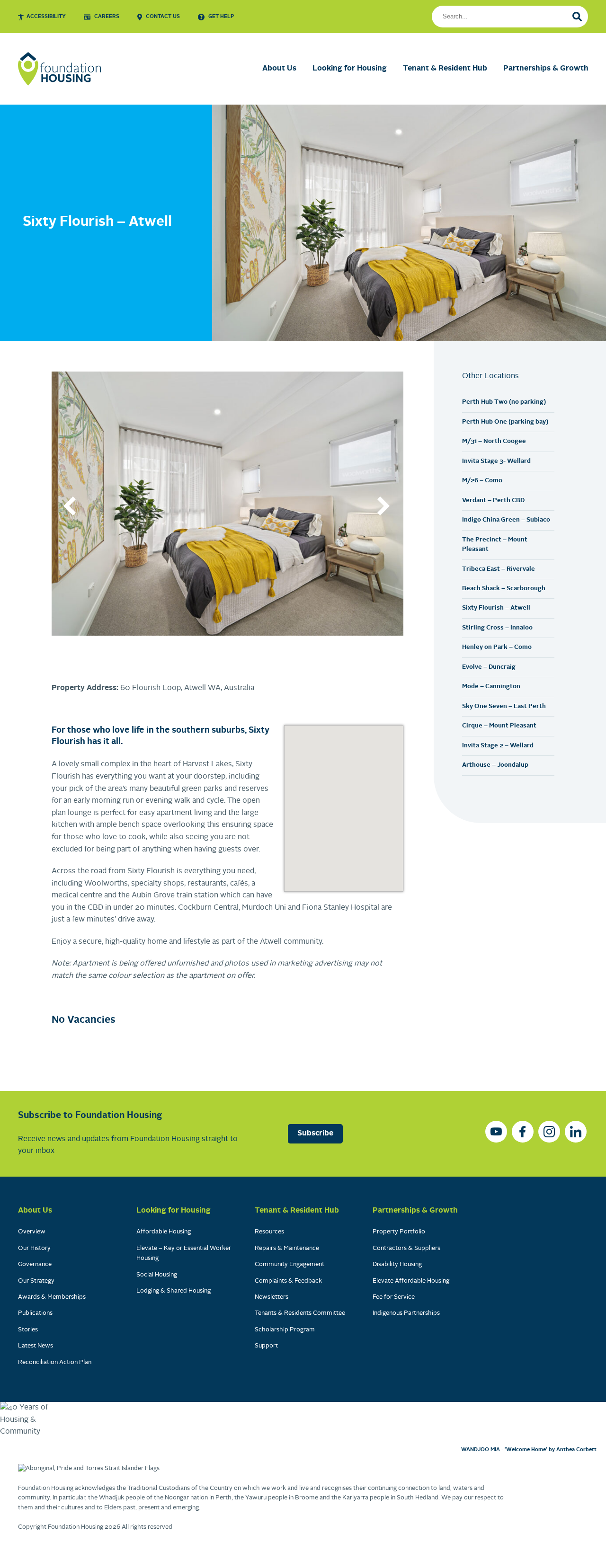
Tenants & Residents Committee (300, 1313)
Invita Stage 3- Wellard (496, 461)
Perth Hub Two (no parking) (504, 402)
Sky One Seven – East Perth (504, 706)
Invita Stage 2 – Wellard (498, 746)
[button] (70, 505)
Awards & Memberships (52, 1297)
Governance (35, 1264)
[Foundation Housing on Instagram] (549, 1132)
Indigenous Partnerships (406, 1313)
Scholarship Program (285, 1330)
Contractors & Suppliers (406, 1248)
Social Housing (156, 1275)
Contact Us (163, 16)
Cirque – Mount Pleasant (499, 726)
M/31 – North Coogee (494, 441)
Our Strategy (36, 1281)
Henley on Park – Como (497, 647)
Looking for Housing (349, 68)
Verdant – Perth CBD (493, 500)
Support (266, 1346)
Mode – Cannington (491, 686)
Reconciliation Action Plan (54, 1362)
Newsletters (271, 1297)
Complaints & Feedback (288, 1281)
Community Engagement (289, 1264)
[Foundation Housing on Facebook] (523, 1132)
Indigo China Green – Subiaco (506, 520)
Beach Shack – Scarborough (503, 588)
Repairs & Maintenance (287, 1248)
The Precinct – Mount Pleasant (494, 544)
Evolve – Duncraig (489, 667)
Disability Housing (397, 1264)
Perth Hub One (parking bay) (505, 422)
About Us (279, 68)
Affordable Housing (163, 1232)
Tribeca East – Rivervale (498, 569)
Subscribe (315, 1133)
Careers (106, 16)
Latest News (35, 1346)
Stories (28, 1330)
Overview (31, 1232)
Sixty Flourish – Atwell (496, 608)
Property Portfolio (399, 1232)
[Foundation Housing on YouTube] (496, 1132)
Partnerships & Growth (545, 68)
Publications (35, 1313)
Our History (34, 1248)
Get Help (221, 16)
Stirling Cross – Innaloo (497, 628)
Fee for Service (394, 1297)
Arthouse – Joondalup (495, 765)
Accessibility (46, 16)
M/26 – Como (482, 481)
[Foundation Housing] (59, 69)
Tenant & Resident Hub (445, 68)
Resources (269, 1232)
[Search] (577, 16)
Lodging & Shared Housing (173, 1291)
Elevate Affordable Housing (411, 1281)
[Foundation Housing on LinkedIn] (576, 1132)
